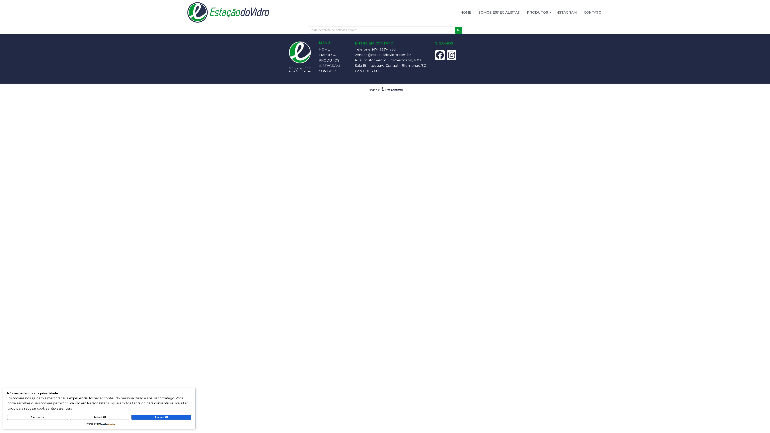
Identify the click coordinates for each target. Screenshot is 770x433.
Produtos (537, 12)
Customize (38, 417)
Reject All (99, 417)
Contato (592, 12)
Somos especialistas (499, 12)
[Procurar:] (380, 30)
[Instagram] (451, 55)
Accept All (161, 417)
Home (465, 12)
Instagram (566, 12)
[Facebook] (440, 55)
